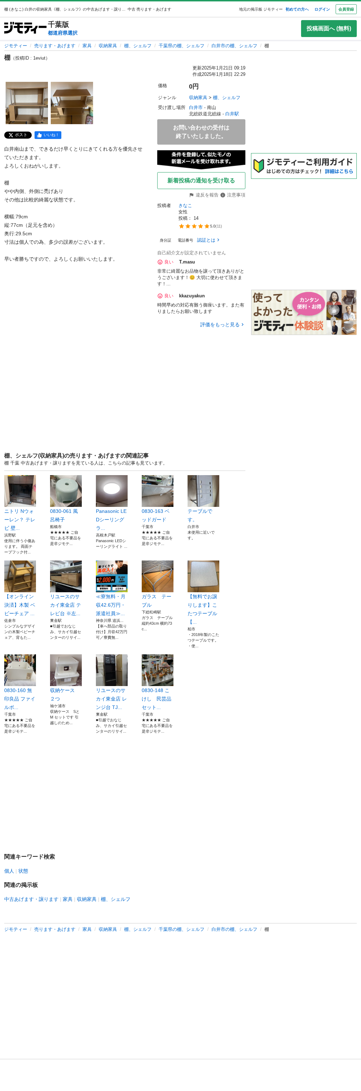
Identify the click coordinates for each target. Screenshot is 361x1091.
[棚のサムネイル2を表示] (71, 103)
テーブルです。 (200, 515)
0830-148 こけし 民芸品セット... (156, 698)
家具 (87, 45)
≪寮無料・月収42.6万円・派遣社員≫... (111, 605)
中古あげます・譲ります (31, 899)
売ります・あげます (54, 45)
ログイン (322, 9)
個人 (9, 871)
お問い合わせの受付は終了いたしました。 (201, 132)
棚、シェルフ (138, 45)
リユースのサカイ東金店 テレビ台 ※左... (65, 605)
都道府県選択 (63, 33)
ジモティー (15, 45)
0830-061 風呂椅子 (64, 515)
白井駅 (232, 113)
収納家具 (108, 45)
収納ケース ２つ (65, 694)
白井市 (196, 107)
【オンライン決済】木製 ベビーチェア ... (19, 605)
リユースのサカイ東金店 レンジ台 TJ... (111, 698)
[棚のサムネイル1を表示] (26, 103)
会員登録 (346, 9)
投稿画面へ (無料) (329, 28)
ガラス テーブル (156, 601)
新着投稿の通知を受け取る (201, 180)
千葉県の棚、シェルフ (181, 45)
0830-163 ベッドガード (156, 515)
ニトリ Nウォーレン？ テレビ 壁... (19, 519)
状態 (23, 871)
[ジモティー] (25, 28)
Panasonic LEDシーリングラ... (111, 519)
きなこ (185, 205)
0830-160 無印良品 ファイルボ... (19, 698)
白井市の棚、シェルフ (234, 45)
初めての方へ (297, 9)
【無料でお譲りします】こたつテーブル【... (202, 609)
